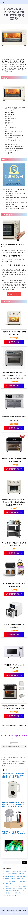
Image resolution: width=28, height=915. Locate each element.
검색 (24, 862)
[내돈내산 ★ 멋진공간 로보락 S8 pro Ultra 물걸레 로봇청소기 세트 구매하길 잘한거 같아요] (14, 827)
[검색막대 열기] (25, 2)
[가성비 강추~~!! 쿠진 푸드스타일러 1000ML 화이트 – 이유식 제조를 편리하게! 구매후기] (14, 798)
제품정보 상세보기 (14, 294)
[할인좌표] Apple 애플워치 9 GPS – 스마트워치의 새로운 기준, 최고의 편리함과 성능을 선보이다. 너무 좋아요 (13, 763)
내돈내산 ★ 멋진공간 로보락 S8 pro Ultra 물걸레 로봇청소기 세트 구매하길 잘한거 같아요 (13, 804)
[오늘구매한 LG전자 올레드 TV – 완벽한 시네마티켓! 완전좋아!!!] (14, 854)
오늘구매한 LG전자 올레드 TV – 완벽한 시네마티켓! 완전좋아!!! (13, 833)
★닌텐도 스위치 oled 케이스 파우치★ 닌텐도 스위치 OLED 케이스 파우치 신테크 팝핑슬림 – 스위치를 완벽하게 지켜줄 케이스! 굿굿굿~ (15, 888)
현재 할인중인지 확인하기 (14, 342)
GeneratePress (20, 912)
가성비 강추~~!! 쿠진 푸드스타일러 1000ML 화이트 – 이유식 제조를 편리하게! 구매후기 (13, 775)
